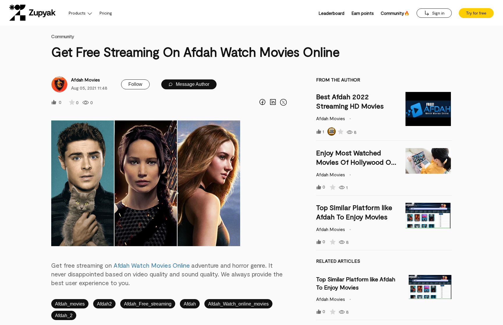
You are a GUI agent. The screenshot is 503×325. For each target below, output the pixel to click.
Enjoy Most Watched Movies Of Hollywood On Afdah (355, 161)
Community (62, 36)
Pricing (106, 12)
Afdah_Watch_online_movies (238, 303)
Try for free (476, 13)
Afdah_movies (70, 303)
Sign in (437, 12)
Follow (135, 84)
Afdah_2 (63, 315)
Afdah (190, 303)
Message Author (192, 84)
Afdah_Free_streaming (147, 303)
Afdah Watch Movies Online (152, 265)
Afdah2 (104, 303)
